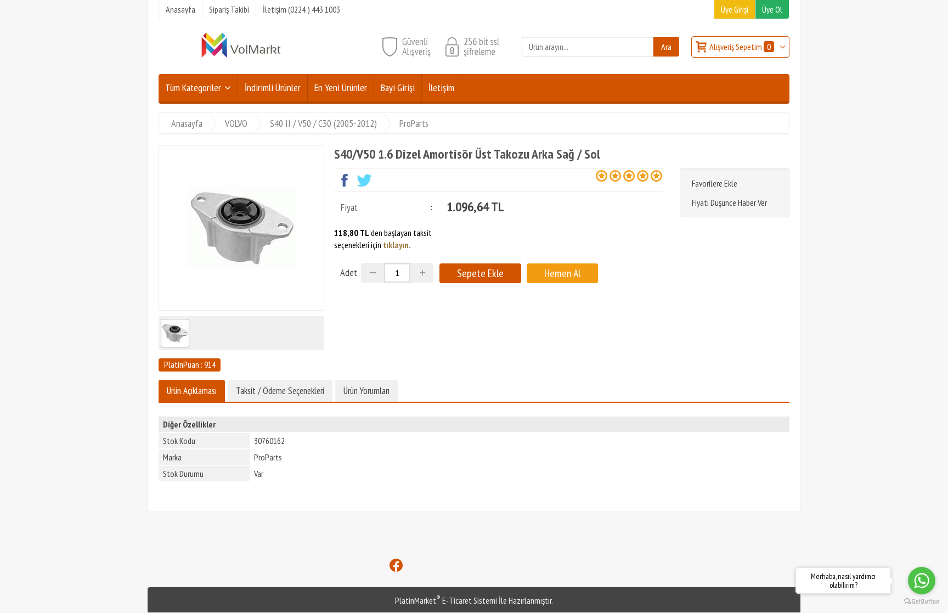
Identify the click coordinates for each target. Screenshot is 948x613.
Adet (348, 272)
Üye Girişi (734, 9)
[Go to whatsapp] (921, 580)
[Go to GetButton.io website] (921, 601)
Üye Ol (772, 9)
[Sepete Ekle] (480, 273)
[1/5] (601, 175)
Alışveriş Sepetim (740, 46)
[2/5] (608, 175)
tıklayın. (397, 244)
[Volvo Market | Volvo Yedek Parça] (241, 56)
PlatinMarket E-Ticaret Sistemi (446, 600)
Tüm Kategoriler (193, 87)
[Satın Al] (562, 273)
